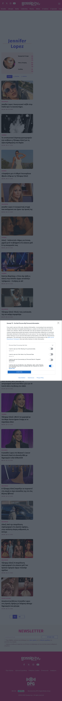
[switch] (51, 349)
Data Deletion (21, 377)
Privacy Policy (40, 377)
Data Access (31, 377)
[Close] (58, 323)
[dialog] (31, 350)
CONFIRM (19, 372)
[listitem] (31, 345)
